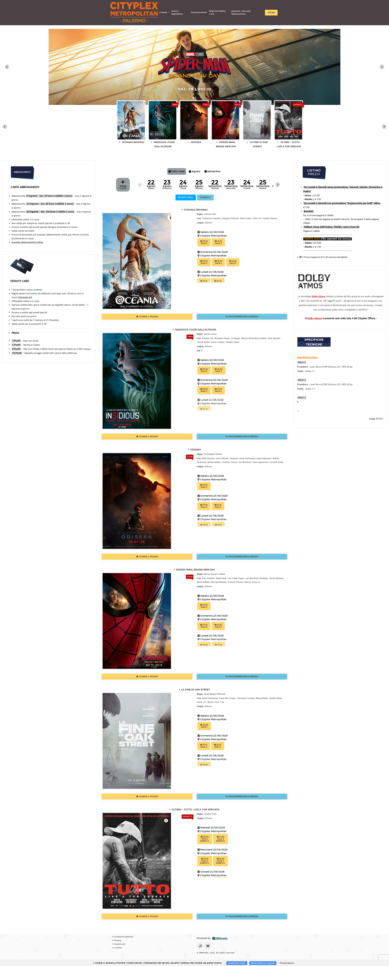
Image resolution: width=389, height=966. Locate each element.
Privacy (117, 940)
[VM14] (137, 380)
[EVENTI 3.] (137, 860)
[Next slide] (381, 66)
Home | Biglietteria (177, 12)
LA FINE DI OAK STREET (195, 689)
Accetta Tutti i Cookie (236, 963)
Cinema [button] (163, 12)
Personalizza (287, 963)
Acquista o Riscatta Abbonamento (241, 12)
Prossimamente (199, 12)
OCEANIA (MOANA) (196, 209)
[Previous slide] (4, 126)
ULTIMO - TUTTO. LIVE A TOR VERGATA (195, 809)
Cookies (117, 948)
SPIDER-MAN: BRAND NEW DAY (195, 569)
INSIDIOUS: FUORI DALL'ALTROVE (195, 329)
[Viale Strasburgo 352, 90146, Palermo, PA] (199, 236)
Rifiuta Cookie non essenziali (263, 963)
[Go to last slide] (7, 66)
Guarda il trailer (148, 317)
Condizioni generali (123, 937)
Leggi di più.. (376, 418)
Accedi (271, 13)
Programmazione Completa (243, 317)
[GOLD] (137, 500)
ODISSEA (195, 449)
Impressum (119, 944)
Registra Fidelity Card (217, 12)
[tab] (193, 98)
